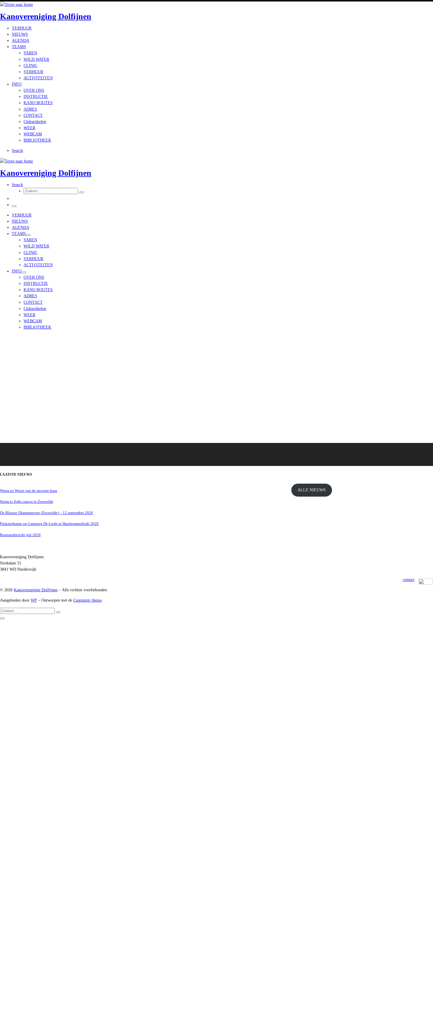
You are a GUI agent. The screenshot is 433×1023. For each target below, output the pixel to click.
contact (408, 579)
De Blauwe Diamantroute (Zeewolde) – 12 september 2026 (46, 512)
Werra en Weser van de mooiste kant (28, 490)
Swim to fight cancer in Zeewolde (26, 501)
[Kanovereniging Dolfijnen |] (16, 4)
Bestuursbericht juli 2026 (20, 535)
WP (34, 600)
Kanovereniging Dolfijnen (35, 589)
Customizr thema (87, 600)
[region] (216, 400)
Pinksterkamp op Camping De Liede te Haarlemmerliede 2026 (49, 523)
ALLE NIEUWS (312, 489)
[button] (142, 454)
